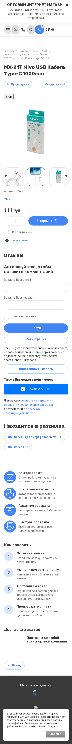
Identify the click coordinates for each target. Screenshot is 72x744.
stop (8, 96)
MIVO (7, 198)
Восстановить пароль (36, 369)
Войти (36, 328)
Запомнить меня (24, 316)
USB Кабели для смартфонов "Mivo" (26, 54)
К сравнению (22, 232)
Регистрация (36, 339)
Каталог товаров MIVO (33, 51)
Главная (9, 51)
